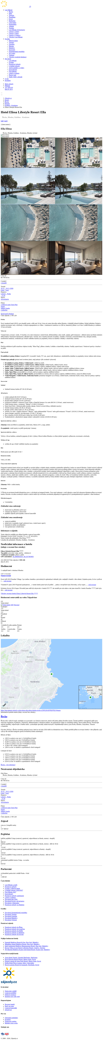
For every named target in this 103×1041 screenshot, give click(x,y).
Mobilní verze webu (11, 1023)
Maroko (11, 46)
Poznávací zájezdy (15, 64)
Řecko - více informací (8, 765)
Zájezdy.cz (8, 98)
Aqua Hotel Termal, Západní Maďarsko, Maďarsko (21, 957)
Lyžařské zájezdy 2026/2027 (14, 890)
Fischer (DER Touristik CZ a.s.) (18, 536)
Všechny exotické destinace (17, 57)
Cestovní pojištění (10, 993)
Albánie (11, 26)
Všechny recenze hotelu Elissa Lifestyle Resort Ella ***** (19, 593)
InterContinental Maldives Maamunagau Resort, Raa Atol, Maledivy (26, 946)
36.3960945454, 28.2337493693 (23, 556)
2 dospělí (4, 283)
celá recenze (7, 581)
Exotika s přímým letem (12, 888)
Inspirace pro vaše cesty (12, 996)
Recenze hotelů (10, 1004)
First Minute (13, 71)
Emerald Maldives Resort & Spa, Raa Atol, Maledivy (22, 942)
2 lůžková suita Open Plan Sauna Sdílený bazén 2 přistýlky (9, 307)
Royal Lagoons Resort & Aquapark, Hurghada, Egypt (22, 965)
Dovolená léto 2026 (11, 899)
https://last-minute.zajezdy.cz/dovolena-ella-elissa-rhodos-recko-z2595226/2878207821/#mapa (31, 710)
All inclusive (5, 299)
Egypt (11, 19)
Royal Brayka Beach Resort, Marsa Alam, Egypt (20, 959)
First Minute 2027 (10, 892)
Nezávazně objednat (7, 314)
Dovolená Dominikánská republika (16, 912)
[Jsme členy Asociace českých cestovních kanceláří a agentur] (3, 1035)
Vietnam (11, 55)
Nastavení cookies (10, 1021)
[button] (8, 10)
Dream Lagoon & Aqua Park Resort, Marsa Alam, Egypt (23, 961)
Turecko (11, 15)
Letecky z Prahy (14, 31)
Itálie (10, 13)
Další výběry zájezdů (15, 77)
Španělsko (12, 17)
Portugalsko (12, 24)
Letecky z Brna (14, 33)
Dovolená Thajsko (11, 914)
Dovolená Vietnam (11, 920)
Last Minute (12, 60)
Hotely (7, 100)
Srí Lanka (12, 53)
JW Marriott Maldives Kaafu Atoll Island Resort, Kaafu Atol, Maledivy (27, 949)
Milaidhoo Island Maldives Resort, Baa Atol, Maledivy (22, 944)
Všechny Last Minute (16, 37)
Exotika (11, 62)
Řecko (11, 12)
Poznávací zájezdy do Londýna (15, 929)
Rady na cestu (9, 1006)
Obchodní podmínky (11, 1018)
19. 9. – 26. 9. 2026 (7, 289)
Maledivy (12, 48)
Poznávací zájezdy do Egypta (14, 934)
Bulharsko (12, 21)
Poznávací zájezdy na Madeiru (14, 905)
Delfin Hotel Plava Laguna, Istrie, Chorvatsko (19, 963)
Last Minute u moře (11, 885)
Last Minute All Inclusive (17, 30)
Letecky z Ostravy (15, 35)
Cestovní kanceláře (11, 1008)
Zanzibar (11, 44)
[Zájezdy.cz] (15, 6)
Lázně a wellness (10, 897)
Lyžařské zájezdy (14, 66)
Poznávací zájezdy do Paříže (14, 931)
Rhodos (7, 103)
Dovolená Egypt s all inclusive (14, 901)
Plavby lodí (12, 75)
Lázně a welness (14, 73)
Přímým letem (13, 41)
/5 (2, 121)
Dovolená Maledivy (11, 918)
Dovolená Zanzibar (11, 916)
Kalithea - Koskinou (11, 105)
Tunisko (11, 28)
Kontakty (8, 1019)
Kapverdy (12, 50)
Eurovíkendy (13, 69)
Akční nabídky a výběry (16, 68)
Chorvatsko (12, 22)
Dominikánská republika (16, 51)
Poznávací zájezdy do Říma (13, 927)
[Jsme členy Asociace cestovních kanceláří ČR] (7, 1035)
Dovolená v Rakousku (12, 903)
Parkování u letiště (10, 991)
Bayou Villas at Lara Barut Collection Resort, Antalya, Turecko (25, 948)
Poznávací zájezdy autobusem (14, 896)
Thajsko (11, 42)
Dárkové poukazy (10, 995)
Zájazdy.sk (8, 1010)
